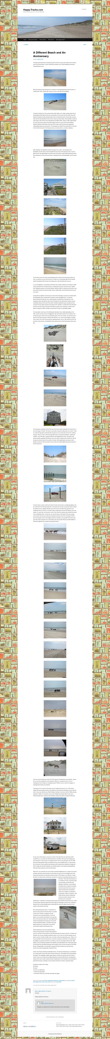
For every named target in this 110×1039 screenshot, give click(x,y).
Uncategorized (62, 980)
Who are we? (51, 39)
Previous (25, 44)
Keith (49, 982)
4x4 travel (45, 980)
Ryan (36, 991)
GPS (34, 982)
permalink (59, 982)
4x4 (70, 980)
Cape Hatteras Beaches (53, 980)
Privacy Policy (43, 39)
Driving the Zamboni (33, 39)
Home (25, 39)
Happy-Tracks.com (33, 9)
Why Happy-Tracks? (60, 39)
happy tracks (38, 982)
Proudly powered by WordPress (55, 1034)
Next (85, 44)
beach (73, 980)
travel (46, 982)
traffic (43, 982)
